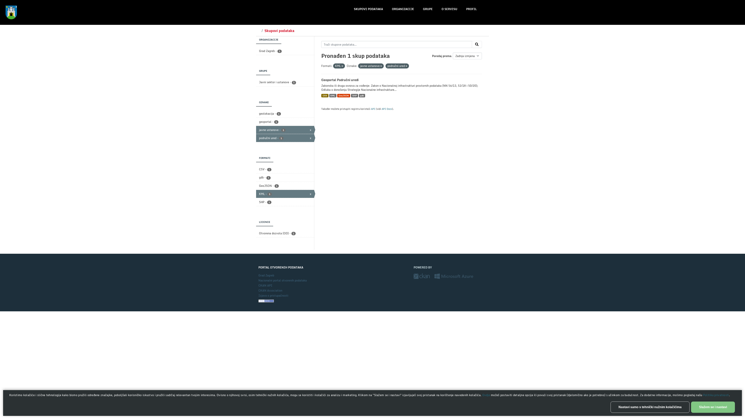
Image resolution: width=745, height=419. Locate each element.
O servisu (449, 9)
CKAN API (265, 285)
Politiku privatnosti (716, 395)
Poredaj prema (441, 56)
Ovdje (486, 395)
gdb (362, 95)
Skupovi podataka (368, 9)
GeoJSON (344, 95)
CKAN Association (270, 290)
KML (332, 95)
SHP (354, 95)
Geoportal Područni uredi (340, 79)
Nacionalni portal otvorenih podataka (282, 280)
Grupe (428, 9)
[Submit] (477, 44)
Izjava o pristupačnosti (273, 295)
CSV (325, 95)
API (373, 109)
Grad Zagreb (266, 275)
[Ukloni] (342, 66)
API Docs (387, 109)
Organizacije (403, 9)
